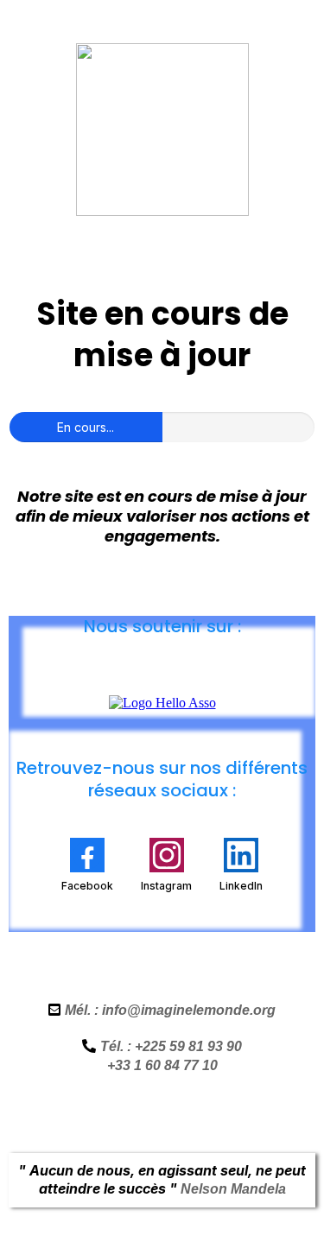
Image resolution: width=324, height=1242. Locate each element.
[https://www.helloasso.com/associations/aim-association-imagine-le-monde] (162, 701)
